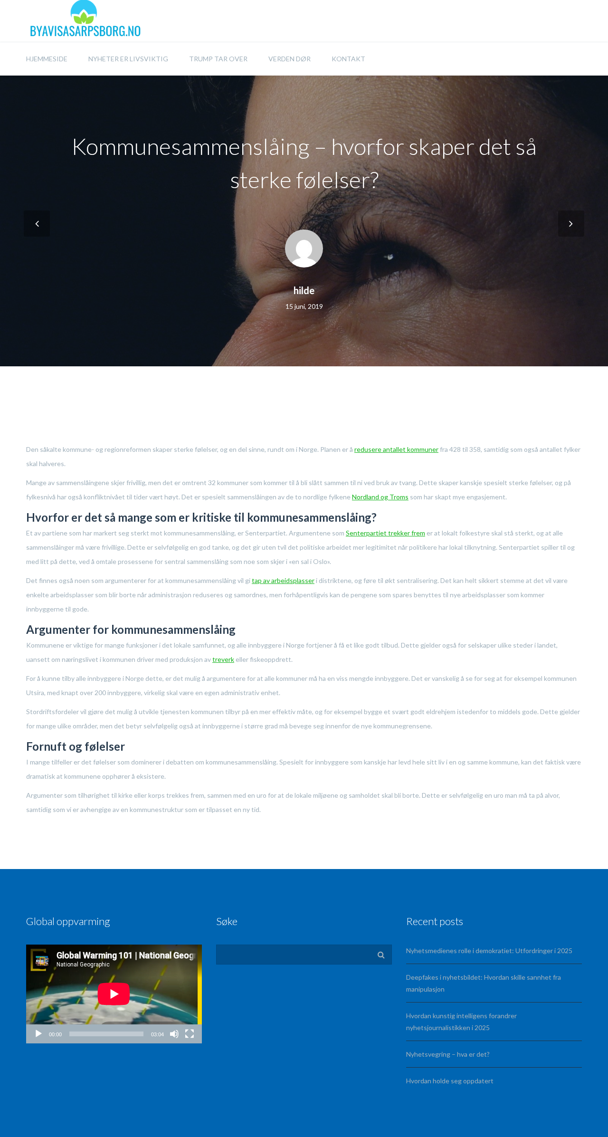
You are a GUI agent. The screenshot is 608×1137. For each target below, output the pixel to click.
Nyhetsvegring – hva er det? (448, 1054)
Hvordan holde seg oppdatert (450, 1081)
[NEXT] (571, 223)
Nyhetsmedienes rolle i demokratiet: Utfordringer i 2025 (489, 950)
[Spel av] (38, 1034)
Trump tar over (218, 59)
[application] (114, 994)
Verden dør (289, 59)
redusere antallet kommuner (396, 449)
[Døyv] (174, 1034)
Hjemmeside (46, 59)
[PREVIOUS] (37, 223)
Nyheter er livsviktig (128, 59)
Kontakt (348, 59)
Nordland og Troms (380, 497)
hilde (304, 290)
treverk (223, 659)
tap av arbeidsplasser (283, 580)
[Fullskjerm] (189, 1034)
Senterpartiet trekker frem (385, 533)
